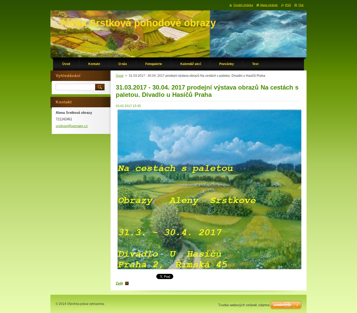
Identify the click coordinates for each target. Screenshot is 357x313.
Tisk (301, 5)
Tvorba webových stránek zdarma (243, 305)
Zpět (119, 283)
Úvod (119, 75)
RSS (288, 5)
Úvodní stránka (243, 5)
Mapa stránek (269, 5)
